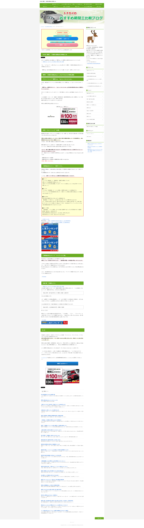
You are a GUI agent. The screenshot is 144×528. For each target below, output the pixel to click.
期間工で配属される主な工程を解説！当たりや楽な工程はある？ (52, 470)
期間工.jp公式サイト (62, 363)
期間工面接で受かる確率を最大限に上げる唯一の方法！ (51, 439)
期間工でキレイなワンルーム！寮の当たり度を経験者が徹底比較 (52, 479)
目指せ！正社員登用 (66, 6)
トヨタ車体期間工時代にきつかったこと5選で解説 (94, 80)
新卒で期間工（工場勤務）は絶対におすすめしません (50, 435)
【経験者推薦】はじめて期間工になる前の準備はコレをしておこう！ (53, 460)
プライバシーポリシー (90, 133)
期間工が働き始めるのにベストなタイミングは (49, 400)
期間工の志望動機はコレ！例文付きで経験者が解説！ (50, 485)
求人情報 (44, 320)
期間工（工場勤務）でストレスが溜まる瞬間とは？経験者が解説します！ (54, 425)
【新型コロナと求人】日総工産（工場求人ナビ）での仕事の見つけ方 (53, 404)
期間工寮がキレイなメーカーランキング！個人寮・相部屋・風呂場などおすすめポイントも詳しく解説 (95, 150)
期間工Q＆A (45, 6)
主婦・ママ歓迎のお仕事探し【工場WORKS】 (60, 222)
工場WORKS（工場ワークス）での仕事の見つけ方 (50, 410)
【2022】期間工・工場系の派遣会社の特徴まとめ (48, 1)
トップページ (45, 4)
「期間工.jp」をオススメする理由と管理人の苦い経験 (53, 61)
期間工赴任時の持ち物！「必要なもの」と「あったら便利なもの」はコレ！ (54, 466)
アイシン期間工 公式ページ (62, 45)
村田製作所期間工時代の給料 (91, 76)
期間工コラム (56, 6)
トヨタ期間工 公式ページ (62, 38)
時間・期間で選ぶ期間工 (88, 4)
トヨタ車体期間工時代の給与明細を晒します (94, 86)
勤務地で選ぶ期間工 (98, 4)
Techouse (44, 276)
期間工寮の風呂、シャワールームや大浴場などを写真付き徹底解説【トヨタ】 (55, 449)
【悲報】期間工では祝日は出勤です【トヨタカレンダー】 (51, 429)
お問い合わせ (99, 6)
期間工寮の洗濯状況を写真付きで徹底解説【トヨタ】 (50, 444)
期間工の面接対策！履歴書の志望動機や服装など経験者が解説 (52, 415)
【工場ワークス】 (45, 219)
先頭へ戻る (99, 518)
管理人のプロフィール (90, 70)
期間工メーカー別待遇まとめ (77, 4)
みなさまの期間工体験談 (88, 6)
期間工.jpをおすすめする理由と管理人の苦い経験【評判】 (51, 489)
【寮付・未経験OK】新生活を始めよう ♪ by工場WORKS (59, 220)
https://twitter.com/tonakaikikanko (93, 63)
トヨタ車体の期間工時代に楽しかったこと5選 (94, 83)
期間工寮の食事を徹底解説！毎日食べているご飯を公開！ (51, 455)
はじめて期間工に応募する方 (66, 4)
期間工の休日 (77, 6)
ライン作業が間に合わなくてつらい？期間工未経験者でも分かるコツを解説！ (55, 510)
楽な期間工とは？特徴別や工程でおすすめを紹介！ (50, 475)
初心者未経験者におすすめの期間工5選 (48, 394)
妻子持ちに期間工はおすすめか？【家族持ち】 (49, 495)
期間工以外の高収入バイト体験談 (92, 126)
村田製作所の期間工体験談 (91, 73)
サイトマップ (72, 522)
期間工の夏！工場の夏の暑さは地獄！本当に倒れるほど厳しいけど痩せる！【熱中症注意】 (57, 500)
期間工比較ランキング (55, 4)
